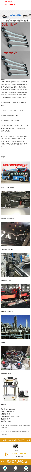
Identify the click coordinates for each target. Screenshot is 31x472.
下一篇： (15, 433)
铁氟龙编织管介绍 (5, 415)
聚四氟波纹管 (4, 420)
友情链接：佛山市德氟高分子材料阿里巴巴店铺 (15, 440)
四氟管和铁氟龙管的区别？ (7, 413)
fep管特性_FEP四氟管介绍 (7, 411)
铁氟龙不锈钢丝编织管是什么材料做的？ (11, 416)
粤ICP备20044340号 (22, 462)
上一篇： (15, 426)
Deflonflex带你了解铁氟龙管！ (8, 410)
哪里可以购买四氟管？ (6, 421)
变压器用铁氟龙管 (5, 418)
